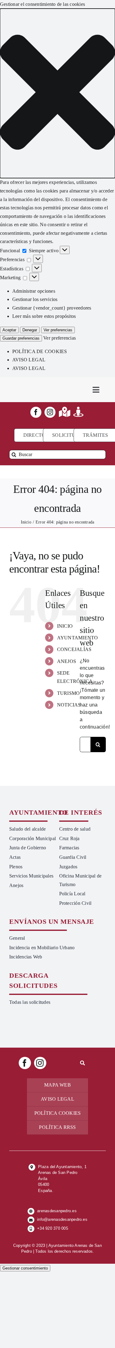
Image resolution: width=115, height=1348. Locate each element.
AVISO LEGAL (29, 359)
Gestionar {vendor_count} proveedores (51, 307)
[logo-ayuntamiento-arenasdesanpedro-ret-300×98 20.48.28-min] (33, 383)
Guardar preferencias (21, 338)
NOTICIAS (69, 704)
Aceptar (9, 330)
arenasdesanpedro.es (57, 1211)
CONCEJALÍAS (74, 649)
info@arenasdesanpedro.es (62, 1219)
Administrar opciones (33, 291)
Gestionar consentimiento (25, 1268)
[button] (57, 93)
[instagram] (50, 412)
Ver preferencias (58, 330)
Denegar (29, 330)
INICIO (65, 626)
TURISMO (68, 693)
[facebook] (35, 412)
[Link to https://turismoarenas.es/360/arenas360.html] (78, 412)
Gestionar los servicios (35, 299)
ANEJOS (66, 661)
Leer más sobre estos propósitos (44, 316)
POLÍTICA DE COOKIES (39, 351)
